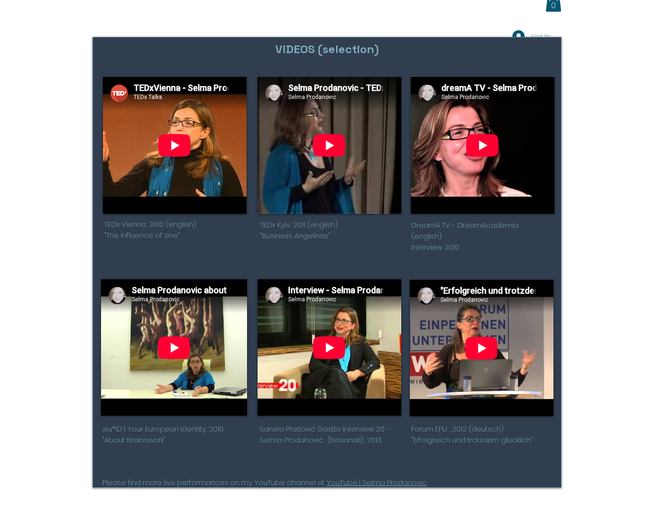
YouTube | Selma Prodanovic (377, 482)
